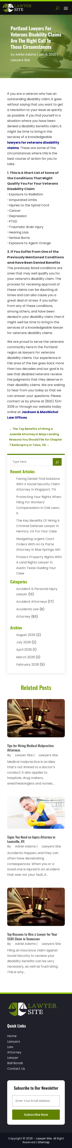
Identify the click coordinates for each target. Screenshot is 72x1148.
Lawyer (12, 1057)
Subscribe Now (36, 1114)
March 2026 (25, 657)
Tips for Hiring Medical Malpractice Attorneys (30, 747)
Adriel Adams (25, 54)
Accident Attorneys (31, 601)
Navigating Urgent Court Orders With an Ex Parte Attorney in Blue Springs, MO (38, 544)
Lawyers (13, 1041)
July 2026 (23, 642)
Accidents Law (27, 609)
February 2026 (27, 664)
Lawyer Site (24, 755)
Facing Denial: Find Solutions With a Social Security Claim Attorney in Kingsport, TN (38, 484)
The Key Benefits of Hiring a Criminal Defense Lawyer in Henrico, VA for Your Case (38, 526)
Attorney (23, 616)
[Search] (57, 462)
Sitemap (44, 1142)
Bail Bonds (15, 1063)
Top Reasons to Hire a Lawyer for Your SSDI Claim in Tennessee (32, 936)
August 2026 (25, 635)
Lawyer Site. (44, 1138)
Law (10, 1047)
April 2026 (24, 649)
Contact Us (16, 1068)
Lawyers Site (20, 60)
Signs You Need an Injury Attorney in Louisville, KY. (31, 839)
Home (12, 1036)
